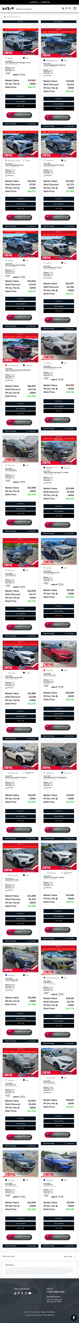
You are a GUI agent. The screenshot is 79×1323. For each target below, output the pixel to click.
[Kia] (8, 8)
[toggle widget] (74, 1318)
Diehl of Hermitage (10, 123)
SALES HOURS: (34, 2)
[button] (37, 41)
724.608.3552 (32, 124)
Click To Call (20, 106)
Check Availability (20, 101)
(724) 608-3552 (56, 1292)
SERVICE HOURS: (45, 2)
